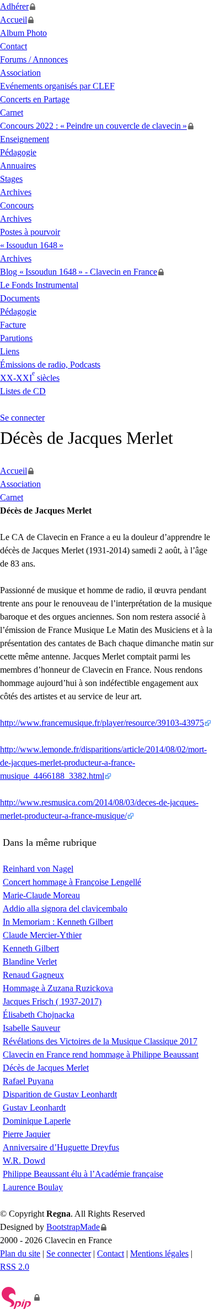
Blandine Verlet (30, 961)
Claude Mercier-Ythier (42, 935)
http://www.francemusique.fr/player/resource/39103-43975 (102, 722)
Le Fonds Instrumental (39, 285)
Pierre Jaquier (26, 1134)
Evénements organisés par (57, 86)
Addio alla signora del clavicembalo (65, 908)
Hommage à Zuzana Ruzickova (58, 988)
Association (20, 72)
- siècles (30, 378)
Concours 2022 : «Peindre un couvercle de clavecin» (93, 125)
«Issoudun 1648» (31, 245)
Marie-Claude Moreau (41, 895)
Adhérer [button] (14, 6)
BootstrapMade (73, 1227)
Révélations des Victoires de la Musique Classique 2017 (100, 1041)
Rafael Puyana (28, 1081)
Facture (13, 324)
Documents (20, 298)
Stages (11, 179)
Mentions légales (159, 1253)
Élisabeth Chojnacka (38, 1014)
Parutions (16, 338)
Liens (9, 351)
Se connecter (22, 417)
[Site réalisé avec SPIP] (20, 1297)
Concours (17, 205)
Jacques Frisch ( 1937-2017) (52, 1001)
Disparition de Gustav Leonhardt (60, 1094)
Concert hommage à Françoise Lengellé (72, 882)
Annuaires (18, 165)
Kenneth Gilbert (31, 948)
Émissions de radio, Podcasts (50, 364)
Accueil (13, 19)
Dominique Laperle (37, 1120)
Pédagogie (18, 152)
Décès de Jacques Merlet (46, 1067)
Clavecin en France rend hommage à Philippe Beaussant (100, 1054)
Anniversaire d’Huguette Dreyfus (61, 1147)
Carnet (11, 112)
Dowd (24, 1160)
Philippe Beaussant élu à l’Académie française (83, 1174)
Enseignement (24, 139)
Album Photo (23, 33)
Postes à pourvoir (30, 232)
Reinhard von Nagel (38, 868)
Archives (15, 192)
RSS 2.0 (14, 1266)
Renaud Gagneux (33, 975)
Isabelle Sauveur (31, 1028)
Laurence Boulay (33, 1187)
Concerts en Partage (34, 99)
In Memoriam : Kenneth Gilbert (58, 921)
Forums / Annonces (34, 59)
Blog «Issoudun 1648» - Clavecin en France (78, 271)
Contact (13, 46)
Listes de (23, 391)
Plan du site (20, 1253)
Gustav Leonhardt (34, 1107)
